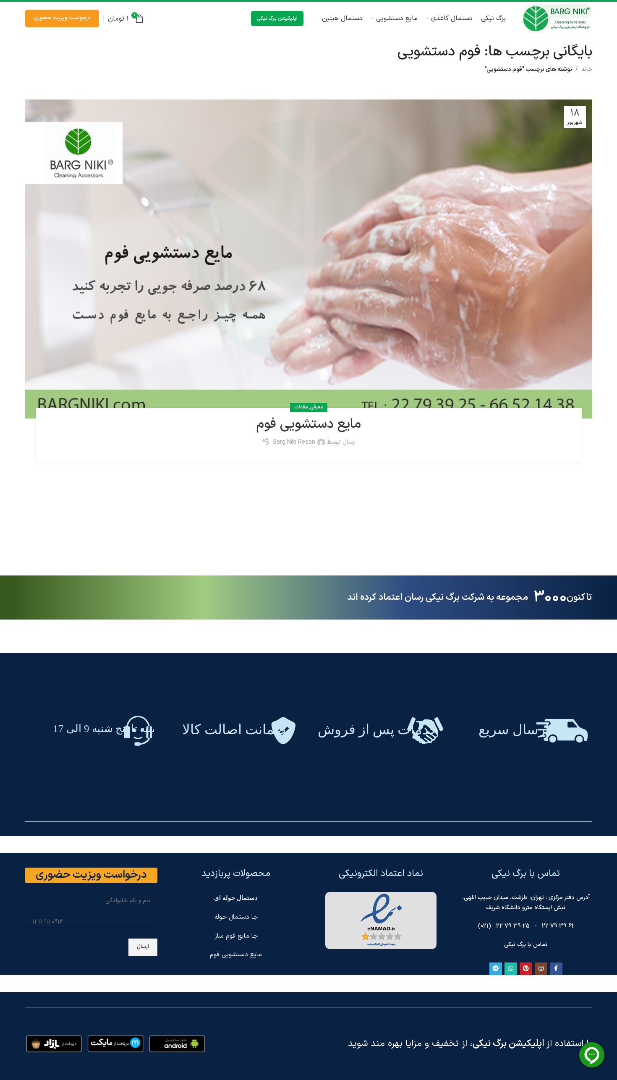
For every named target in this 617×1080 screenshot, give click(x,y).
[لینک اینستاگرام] (541, 968)
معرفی (316, 407)
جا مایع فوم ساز (236, 936)
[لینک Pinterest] (526, 968)
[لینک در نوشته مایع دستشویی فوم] (308, 258)
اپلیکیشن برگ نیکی (277, 18)
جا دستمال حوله (236, 917)
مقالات (301, 407)
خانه (586, 69)
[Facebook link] (556, 968)
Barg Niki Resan (294, 442)
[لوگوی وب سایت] (556, 18)
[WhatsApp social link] (511, 968)
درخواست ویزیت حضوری (62, 18)
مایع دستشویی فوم (308, 424)
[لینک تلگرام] (495, 968)
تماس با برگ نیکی (525, 944)
